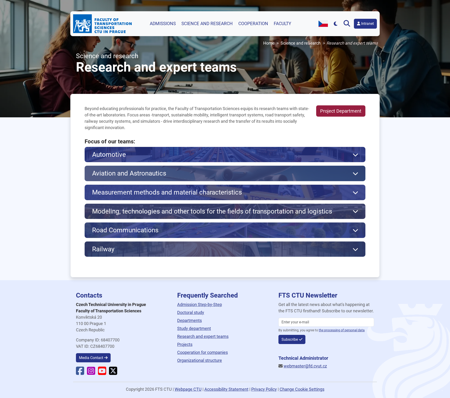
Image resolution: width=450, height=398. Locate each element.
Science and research (207, 23)
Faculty (282, 23)
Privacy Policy (264, 389)
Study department (194, 328)
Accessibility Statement (226, 389)
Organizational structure (199, 360)
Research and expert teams (203, 336)
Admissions (163, 23)
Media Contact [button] (91, 358)
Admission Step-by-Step (199, 304)
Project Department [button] (340, 111)
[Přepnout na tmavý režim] (336, 23)
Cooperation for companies (202, 352)
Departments (189, 320)
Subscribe (289, 339)
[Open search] (348, 24)
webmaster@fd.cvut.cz (305, 366)
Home (269, 43)
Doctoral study (190, 312)
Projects (184, 344)
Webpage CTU (188, 389)
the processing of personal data (342, 330)
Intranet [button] (367, 23)
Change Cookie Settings (302, 389)
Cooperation (253, 23)
